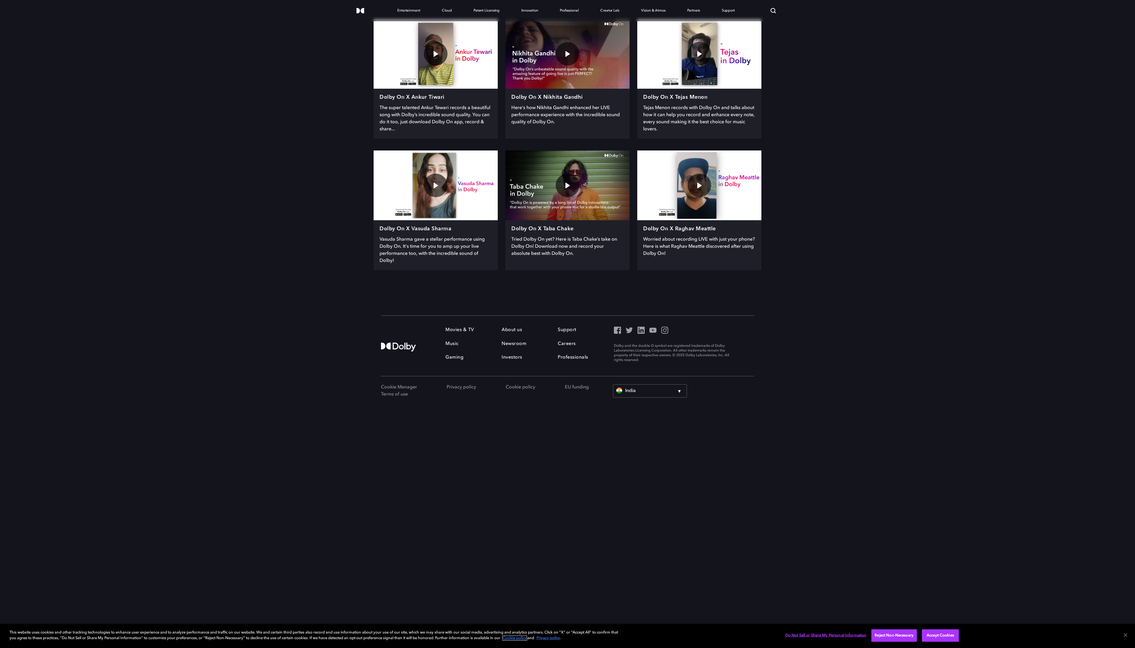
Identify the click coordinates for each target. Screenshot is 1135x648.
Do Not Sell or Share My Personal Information (826, 635)
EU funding (577, 387)
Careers (567, 343)
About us (512, 330)
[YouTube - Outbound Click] (652, 331)
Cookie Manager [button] (399, 387)
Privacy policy (461, 387)
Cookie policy (520, 387)
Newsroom (514, 343)
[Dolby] (360, 11)
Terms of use (394, 394)
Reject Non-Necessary (894, 635)
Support (567, 330)
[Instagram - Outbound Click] (664, 331)
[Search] (773, 11)
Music (452, 343)
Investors (512, 357)
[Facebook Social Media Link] (617, 331)
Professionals (573, 357)
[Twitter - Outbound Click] (629, 331)
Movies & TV (459, 330)
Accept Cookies (940, 635)
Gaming (454, 357)
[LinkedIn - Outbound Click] (641, 331)
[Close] (1125, 634)
